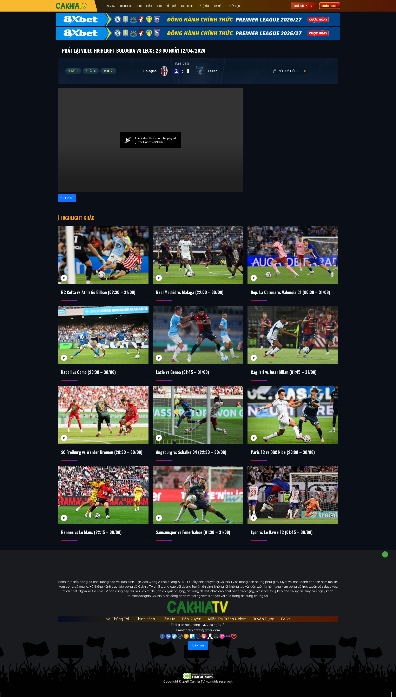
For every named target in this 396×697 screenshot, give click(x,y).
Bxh (159, 6)
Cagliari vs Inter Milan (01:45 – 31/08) (283, 372)
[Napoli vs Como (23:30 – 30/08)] (103, 335)
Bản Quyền (191, 619)
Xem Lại (111, 6)
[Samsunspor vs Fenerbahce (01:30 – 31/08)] (198, 495)
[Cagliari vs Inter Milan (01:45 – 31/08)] (293, 335)
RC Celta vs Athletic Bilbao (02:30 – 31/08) (98, 292)
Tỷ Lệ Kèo (203, 6)
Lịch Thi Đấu (144, 6)
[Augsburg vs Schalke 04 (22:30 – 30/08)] (198, 415)
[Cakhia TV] (71, 6)
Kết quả (171, 6)
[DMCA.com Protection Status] (198, 676)
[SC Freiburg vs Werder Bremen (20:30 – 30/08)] (103, 415)
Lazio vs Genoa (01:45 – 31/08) (182, 372)
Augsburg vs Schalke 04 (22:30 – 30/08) (191, 452)
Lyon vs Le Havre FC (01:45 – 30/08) (281, 532)
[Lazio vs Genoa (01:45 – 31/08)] (198, 335)
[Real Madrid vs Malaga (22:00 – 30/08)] (198, 255)
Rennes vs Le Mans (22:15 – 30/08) (91, 532)
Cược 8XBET (329, 6)
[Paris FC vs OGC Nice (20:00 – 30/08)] (293, 415)
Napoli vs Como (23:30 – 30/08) (88, 372)
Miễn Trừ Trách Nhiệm (227, 619)
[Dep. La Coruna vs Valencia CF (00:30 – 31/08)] (293, 255)
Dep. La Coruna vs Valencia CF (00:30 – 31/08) (290, 292)
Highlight (126, 6)
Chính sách (145, 619)
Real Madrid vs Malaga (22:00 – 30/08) (189, 292)
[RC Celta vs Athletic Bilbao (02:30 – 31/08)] (103, 255)
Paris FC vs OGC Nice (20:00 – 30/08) (283, 452)
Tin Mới (218, 6)
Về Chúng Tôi (117, 619)
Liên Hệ (168, 619)
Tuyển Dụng (234, 6)
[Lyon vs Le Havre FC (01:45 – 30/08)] (293, 495)
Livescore (187, 6)
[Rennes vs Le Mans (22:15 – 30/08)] (103, 495)
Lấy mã (198, 645)
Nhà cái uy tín (303, 6)
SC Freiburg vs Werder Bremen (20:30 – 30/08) (101, 452)
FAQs (285, 619)
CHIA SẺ (68, 198)
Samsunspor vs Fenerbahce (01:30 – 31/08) (193, 532)
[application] (150, 140)
